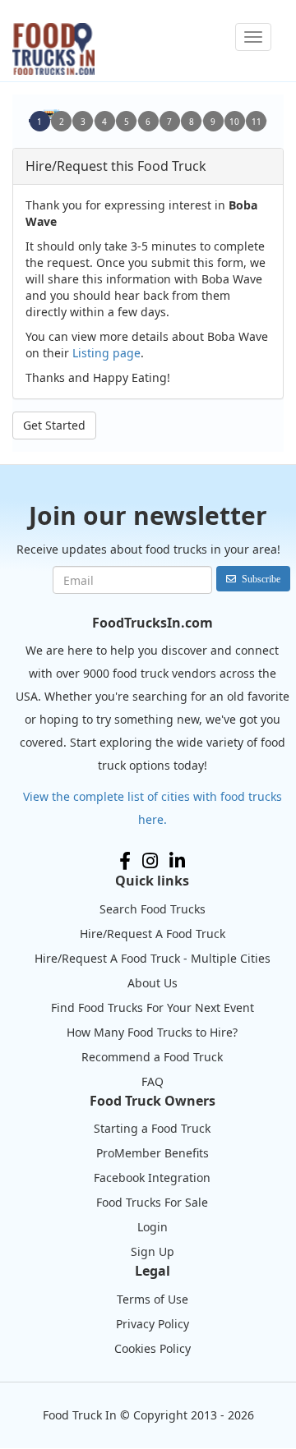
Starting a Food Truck (152, 1128)
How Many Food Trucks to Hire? (152, 1032)
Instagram (150, 861)
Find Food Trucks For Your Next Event (152, 1007)
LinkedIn (177, 861)
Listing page (106, 353)
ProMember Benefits (152, 1153)
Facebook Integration (152, 1177)
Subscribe (261, 578)
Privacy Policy (152, 1324)
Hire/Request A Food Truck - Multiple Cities (153, 958)
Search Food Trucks (152, 909)
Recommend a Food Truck (152, 1057)
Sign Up (152, 1251)
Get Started (54, 425)
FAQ (152, 1081)
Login (152, 1227)
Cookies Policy (152, 1348)
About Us (152, 983)
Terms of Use (152, 1299)
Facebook (125, 861)
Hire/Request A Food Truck (152, 933)
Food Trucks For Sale (152, 1202)
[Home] (53, 49)
